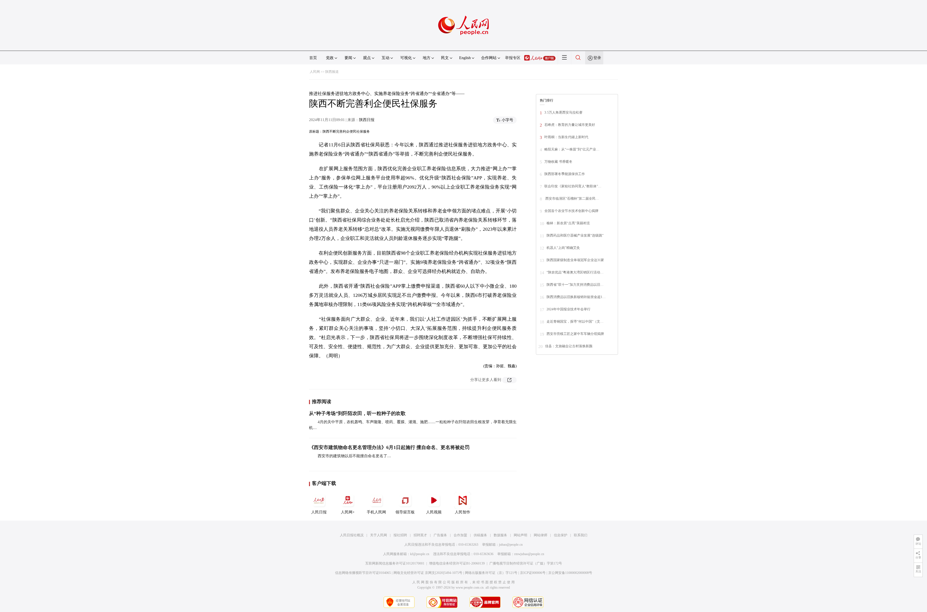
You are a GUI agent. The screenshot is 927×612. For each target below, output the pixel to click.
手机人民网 (376, 512)
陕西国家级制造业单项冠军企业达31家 (575, 260)
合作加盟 (460, 535)
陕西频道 (332, 72)
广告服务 (440, 535)
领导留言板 (405, 512)
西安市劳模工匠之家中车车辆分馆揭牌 (575, 334)
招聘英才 (420, 535)
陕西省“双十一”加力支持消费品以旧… (575, 284)
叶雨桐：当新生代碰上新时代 (566, 137)
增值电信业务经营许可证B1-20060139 (457, 563)
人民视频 (434, 512)
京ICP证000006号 (533, 573)
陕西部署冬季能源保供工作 (564, 174)
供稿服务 (480, 535)
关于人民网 (378, 535)
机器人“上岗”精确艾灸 (563, 248)
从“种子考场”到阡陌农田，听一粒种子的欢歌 (357, 413)
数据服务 (500, 535)
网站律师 (540, 535)
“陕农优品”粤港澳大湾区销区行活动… (575, 272)
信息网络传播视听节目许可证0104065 (363, 573)
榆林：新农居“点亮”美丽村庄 (568, 223)
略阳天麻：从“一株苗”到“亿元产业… (571, 149)
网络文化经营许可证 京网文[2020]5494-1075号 (427, 573)
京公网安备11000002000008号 (570, 573)
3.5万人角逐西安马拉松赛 (563, 112)
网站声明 (520, 535)
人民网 (315, 72)
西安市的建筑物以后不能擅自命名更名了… (354, 456)
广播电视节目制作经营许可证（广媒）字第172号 (525, 563)
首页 (313, 58)
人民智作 (462, 512)
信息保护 (560, 535)
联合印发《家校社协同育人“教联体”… (572, 186)
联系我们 (580, 535)
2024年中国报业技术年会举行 (568, 309)
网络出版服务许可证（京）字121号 (491, 573)
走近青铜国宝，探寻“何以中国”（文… (575, 321)
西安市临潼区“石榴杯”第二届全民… (571, 198)
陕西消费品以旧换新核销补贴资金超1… (576, 297)
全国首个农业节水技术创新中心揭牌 (571, 211)
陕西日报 (366, 120)
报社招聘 (400, 535)
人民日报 (319, 512)
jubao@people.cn (511, 544)
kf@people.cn (419, 554)
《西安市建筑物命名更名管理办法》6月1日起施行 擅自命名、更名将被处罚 (389, 447)
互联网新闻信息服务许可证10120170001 (394, 563)
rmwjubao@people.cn (529, 554)
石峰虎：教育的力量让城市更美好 (569, 125)
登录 (597, 58)
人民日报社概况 (352, 535)
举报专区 (512, 58)
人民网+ (348, 512)
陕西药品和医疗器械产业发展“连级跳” (575, 235)
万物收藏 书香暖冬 (558, 161)
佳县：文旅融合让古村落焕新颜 (568, 346)
